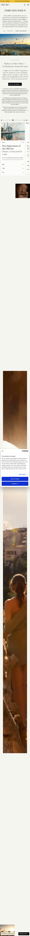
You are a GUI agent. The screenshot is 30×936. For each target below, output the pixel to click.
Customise (14, 483)
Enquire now (23, 933)
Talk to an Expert (14, 84)
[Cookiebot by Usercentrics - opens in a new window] (22, 451)
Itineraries (10, 31)
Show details (22, 474)
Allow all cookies (15, 478)
